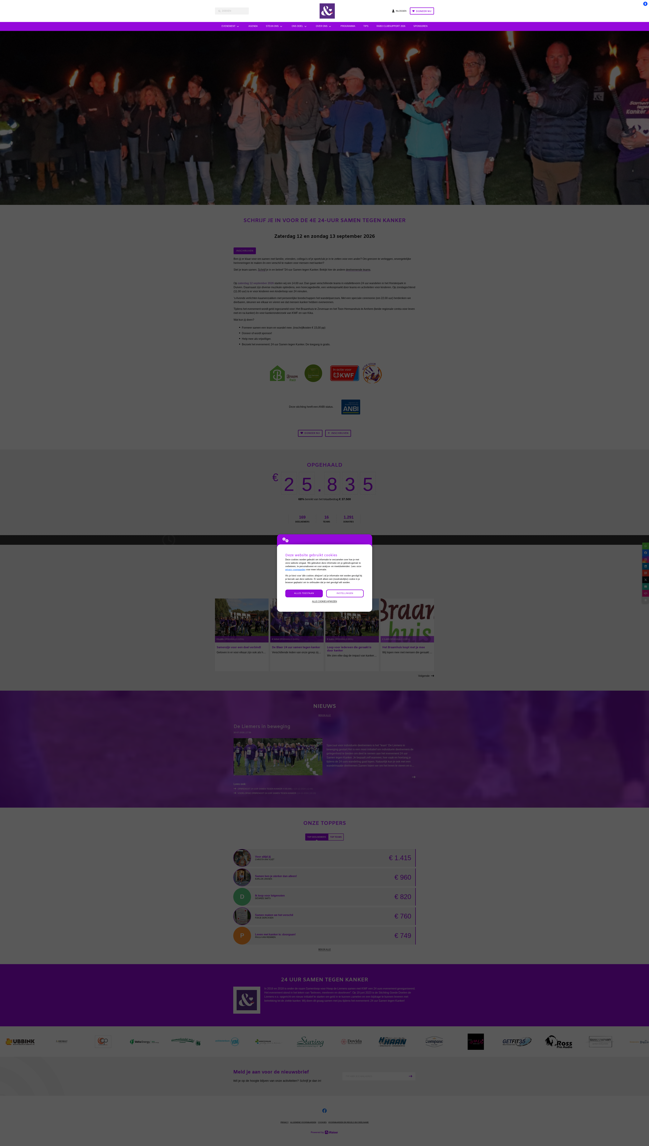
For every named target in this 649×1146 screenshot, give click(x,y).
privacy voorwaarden (295, 569)
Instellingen (344, 593)
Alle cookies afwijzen (324, 601)
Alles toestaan (304, 593)
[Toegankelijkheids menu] (645, 4)
